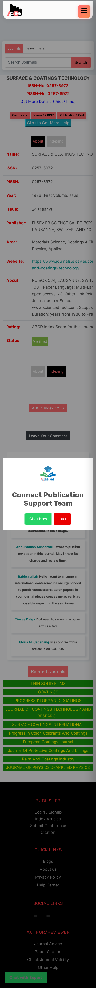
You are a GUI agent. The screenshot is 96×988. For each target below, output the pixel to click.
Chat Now (38, 518)
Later (62, 518)
